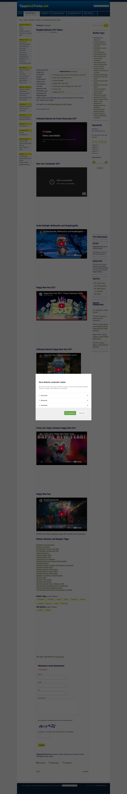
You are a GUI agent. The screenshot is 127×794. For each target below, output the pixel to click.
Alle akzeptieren (70, 413)
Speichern (82, 413)
